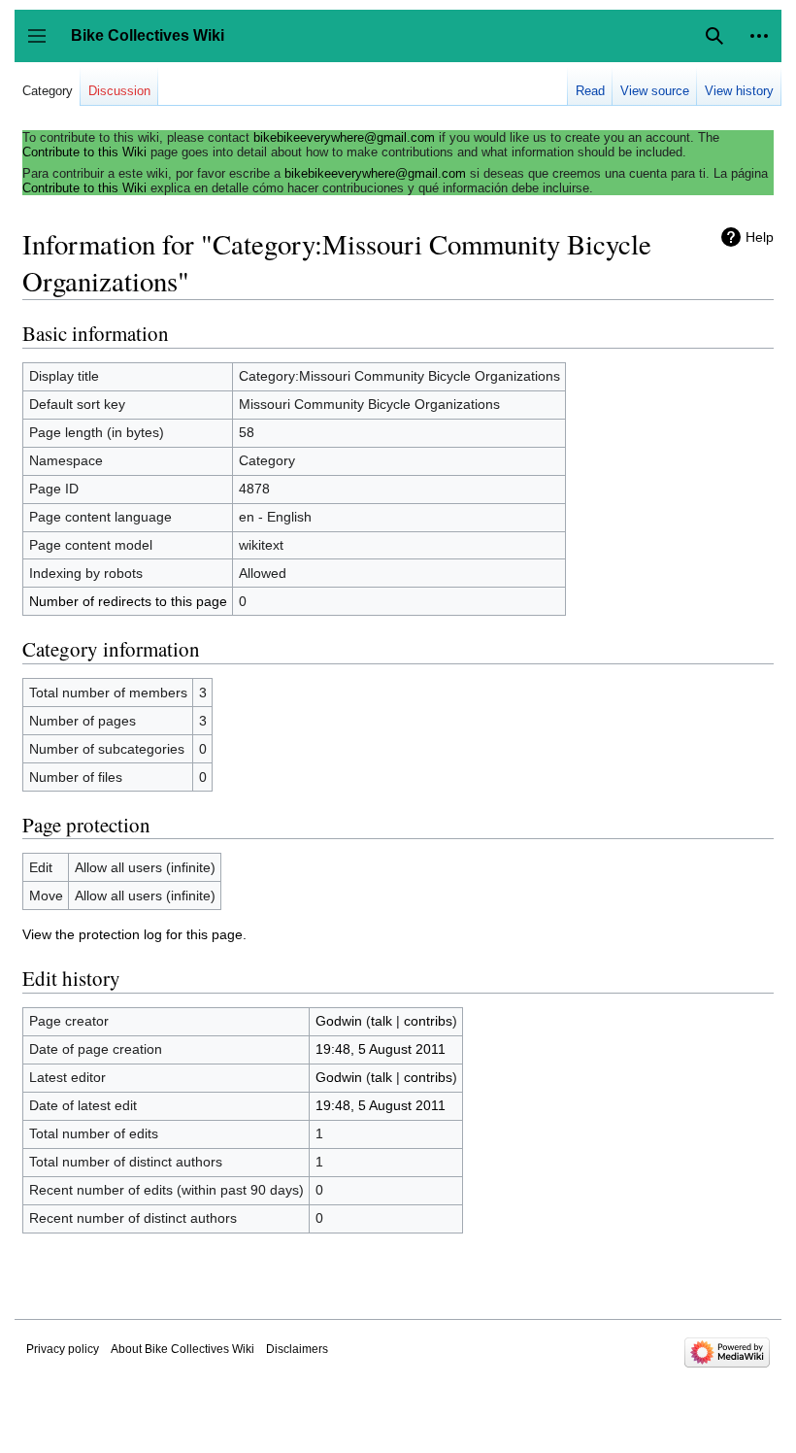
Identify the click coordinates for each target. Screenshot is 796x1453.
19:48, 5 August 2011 (380, 1049)
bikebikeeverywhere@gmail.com (344, 137)
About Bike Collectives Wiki (182, 1349)
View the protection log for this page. (134, 934)
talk (381, 1021)
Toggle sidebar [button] (43, 45)
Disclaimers (297, 1349)
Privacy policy (62, 1349)
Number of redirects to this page (128, 601)
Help (760, 237)
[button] (759, 36)
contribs (428, 1021)
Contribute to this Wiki (84, 152)
